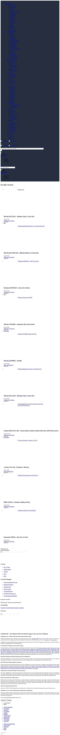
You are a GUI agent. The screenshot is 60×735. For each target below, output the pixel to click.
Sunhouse (23, 668)
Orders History (7, 569)
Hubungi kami (7, 587)
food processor (7, 649)
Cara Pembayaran (8, 591)
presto (50, 650)
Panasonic (41, 667)
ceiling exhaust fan (25, 649)
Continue (9, 700)
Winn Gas (31, 668)
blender (4, 650)
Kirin (7, 667)
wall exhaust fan (39, 649)
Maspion (15, 667)
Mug (11, 120)
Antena (12, 9)
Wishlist (6, 571)
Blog (5, 576)
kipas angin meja (15, 651)
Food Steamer (13, 55)
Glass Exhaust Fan (14, 106)
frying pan (46, 650)
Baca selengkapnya (8, 365)
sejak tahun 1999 (35, 638)
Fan (8, 85)
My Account (7, 567)
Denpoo (40, 665)
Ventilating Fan (10, 102)
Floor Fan (12, 95)
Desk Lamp (13, 14)
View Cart (3, 700)
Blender (12, 10)
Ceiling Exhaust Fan (15, 104)
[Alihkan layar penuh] (4, 732)
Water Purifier (13, 44)
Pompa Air (12, 33)
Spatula (12, 121)
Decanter (12, 114)
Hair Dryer (12, 128)
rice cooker (48, 648)
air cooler (40, 651)
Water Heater (13, 42)
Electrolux (44, 665)
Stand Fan (12, 97)
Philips (44, 667)
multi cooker (26, 650)
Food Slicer (13, 117)
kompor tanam (53, 649)
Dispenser (12, 17)
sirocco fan (32, 651)
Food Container (14, 116)
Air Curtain (13, 88)
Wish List (6, 726)
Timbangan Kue (14, 123)
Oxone (37, 667)
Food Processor (14, 57)
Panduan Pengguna (8, 584)
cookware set (8, 650)
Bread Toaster (13, 47)
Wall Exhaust (13, 107)
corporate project (54, 639)
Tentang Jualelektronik (9, 724)
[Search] (1, 150)
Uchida (27, 668)
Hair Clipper (13, 127)
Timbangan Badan (14, 40)
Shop (5, 574)
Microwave (13, 27)
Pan (11, 79)
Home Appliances (11, 4)
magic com (52, 648)
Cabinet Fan (13, 103)
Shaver (11, 133)
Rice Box (12, 35)
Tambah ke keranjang (9, 220)
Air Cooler (12, 86)
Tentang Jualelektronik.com (10, 582)
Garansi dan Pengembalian (10, 596)
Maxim (18, 667)
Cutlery (12, 113)
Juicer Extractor (14, 23)
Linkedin (21, 607)
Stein (20, 668)
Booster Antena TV (15, 11)
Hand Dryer (13, 20)
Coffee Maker (13, 52)
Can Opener (13, 111)
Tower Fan (12, 99)
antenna (52, 651)
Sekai (12, 668)
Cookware (9, 72)
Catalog (9, 134)
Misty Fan (12, 96)
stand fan (16, 649)
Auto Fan (12, 89)
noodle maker (31, 650)
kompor (41, 648)
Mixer (11, 64)
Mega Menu (7, 3)
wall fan (20, 649)
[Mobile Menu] (1, 144)
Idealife (2, 667)
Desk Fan (12, 93)
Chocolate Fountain (15, 48)
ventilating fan (32, 649)
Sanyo (9, 668)
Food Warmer (13, 118)
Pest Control (13, 30)
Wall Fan (12, 100)
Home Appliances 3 (12, 59)
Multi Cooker (13, 65)
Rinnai (58, 667)
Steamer (12, 82)
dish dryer (18, 650)
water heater (57, 651)
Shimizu (17, 668)
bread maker (37, 650)
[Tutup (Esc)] (1, 732)
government (47, 639)
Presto (11, 68)
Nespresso (34, 667)
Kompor (12, 26)
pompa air (49, 651)
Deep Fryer (13, 54)
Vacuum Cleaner (14, 41)
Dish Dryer (13, 16)
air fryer (21, 650)
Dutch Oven (13, 73)
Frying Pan (12, 76)
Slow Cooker (13, 71)
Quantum (51, 667)
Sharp (14, 668)
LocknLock (11, 667)
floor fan (4, 651)
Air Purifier (13, 7)
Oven (11, 28)
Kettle (11, 24)
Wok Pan (12, 83)
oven (56, 648)
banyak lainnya (9, 653)
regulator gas (9, 651)
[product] (31, 200)
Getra (55, 665)
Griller (11, 78)
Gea (52, 665)
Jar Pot (11, 21)
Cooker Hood (13, 13)
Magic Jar (12, 61)
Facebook (3, 607)
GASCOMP (49, 665)
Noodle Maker (13, 66)
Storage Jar (12, 38)
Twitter (7, 607)
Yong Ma (36, 668)
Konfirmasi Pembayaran (10, 593)
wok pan (12, 649)
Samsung (2, 668)
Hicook (57, 665)
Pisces (47, 667)
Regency (54, 667)
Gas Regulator (13, 58)
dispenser (13, 650)
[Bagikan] (2, 732)
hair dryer (2, 653)
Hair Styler (12, 130)
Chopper (12, 49)
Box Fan (12, 90)
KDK (11, 137)
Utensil (8, 109)
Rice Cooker (13, 69)
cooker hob (45, 649)
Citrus (11, 51)
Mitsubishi (22, 667)
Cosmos (36, 665)
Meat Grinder (13, 62)
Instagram (16, 607)
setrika (44, 648)
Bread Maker (13, 45)
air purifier (42, 650)
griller (52, 650)
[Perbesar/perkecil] (6, 732)
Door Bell (12, 18)
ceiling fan (45, 651)
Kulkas (12, 34)
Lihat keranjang (4, 155)
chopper (55, 650)
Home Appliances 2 (12, 31)
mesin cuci (24, 651)
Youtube (12, 607)
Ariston (12, 135)
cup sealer (36, 651)
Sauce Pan (12, 80)
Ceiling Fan (13, 92)
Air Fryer (12, 6)
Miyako (12, 138)
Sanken (6, 668)
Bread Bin (12, 110)
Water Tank (13, 124)
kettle (3, 649)
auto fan (27, 651)
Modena (29, 667)
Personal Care (10, 126)
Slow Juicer (13, 37)
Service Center (7, 589)
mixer (20, 651)
